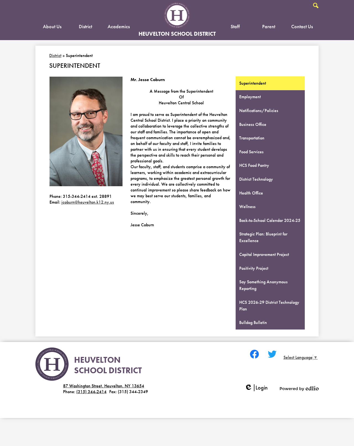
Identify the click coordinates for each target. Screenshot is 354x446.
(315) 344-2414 (91, 392)
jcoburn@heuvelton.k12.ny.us (87, 202)
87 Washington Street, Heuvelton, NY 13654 (103, 386)
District (55, 55)
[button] (52, 28)
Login (258, 387)
